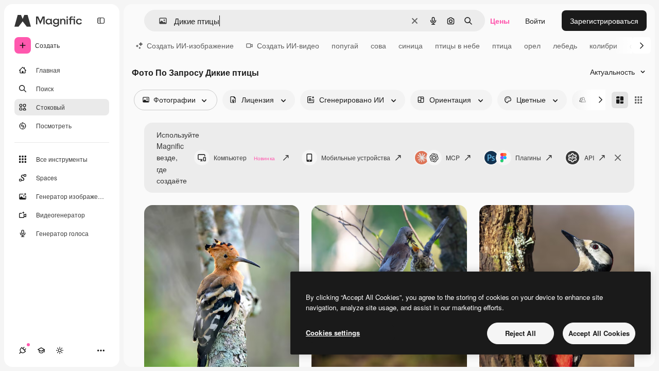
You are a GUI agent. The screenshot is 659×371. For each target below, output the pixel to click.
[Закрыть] (618, 158)
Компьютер (244, 157)
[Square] (638, 100)
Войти (535, 20)
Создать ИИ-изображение (190, 45)
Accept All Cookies (599, 333)
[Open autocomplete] (159, 21)
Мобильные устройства (355, 157)
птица (502, 45)
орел (532, 45)
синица (410, 45)
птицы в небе (457, 45)
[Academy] (41, 350)
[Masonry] (620, 100)
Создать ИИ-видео (288, 45)
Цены (500, 20)
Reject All (520, 333)
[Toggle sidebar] (101, 20)
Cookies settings (333, 333)
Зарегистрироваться (604, 20)
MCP (453, 157)
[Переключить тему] (59, 350)
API (589, 157)
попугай (345, 45)
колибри (603, 45)
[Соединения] (22, 350)
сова (378, 45)
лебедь (565, 45)
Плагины (528, 157)
